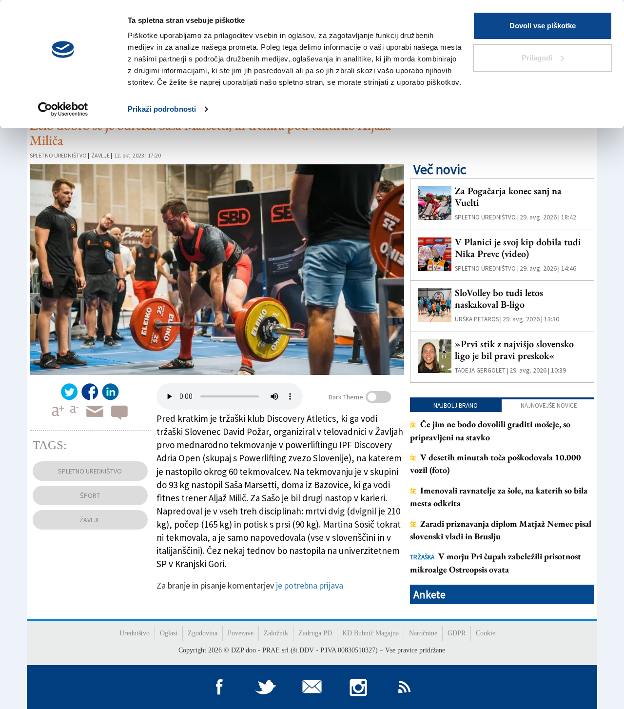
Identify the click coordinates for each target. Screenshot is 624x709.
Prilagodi (537, 58)
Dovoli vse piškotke (542, 25)
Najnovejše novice (549, 405)
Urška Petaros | (478, 319)
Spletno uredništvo (58, 155)
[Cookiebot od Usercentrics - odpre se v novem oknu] (63, 109)
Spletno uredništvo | (487, 217)
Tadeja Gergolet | (481, 370)
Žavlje (100, 155)
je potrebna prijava (309, 585)
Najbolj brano (455, 405)
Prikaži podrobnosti (162, 109)
